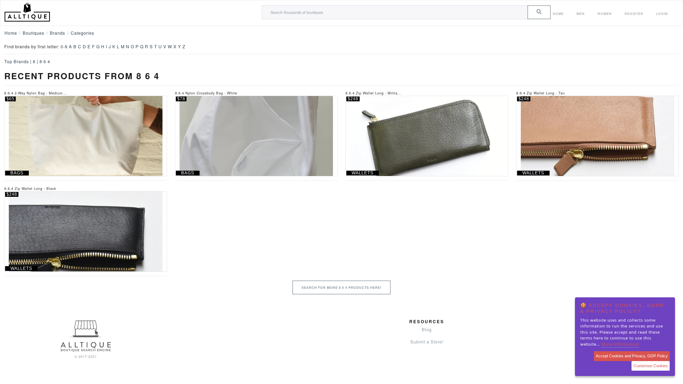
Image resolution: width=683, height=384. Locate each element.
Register (634, 13)
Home (558, 13)
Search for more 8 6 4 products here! (341, 287)
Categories (82, 33)
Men (581, 13)
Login (662, 13)
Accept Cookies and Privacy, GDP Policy (632, 356)
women (604, 13)
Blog (427, 329)
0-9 (64, 46)
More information (620, 344)
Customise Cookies (650, 365)
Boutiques (33, 33)
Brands (57, 33)
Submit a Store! (426, 342)
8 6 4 (44, 61)
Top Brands (16, 61)
